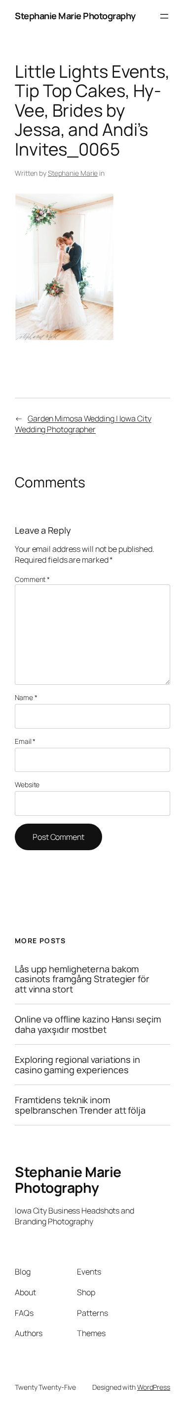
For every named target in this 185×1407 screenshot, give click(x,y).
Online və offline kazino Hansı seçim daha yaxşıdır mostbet (87, 1024)
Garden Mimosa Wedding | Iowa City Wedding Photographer (83, 424)
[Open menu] (164, 16)
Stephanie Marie (73, 173)
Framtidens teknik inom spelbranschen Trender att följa (80, 1105)
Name (26, 697)
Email (25, 741)
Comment (32, 579)
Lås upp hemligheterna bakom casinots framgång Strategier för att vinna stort (82, 979)
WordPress (153, 1387)
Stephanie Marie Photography (75, 16)
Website (27, 784)
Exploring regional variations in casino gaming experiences (77, 1065)
